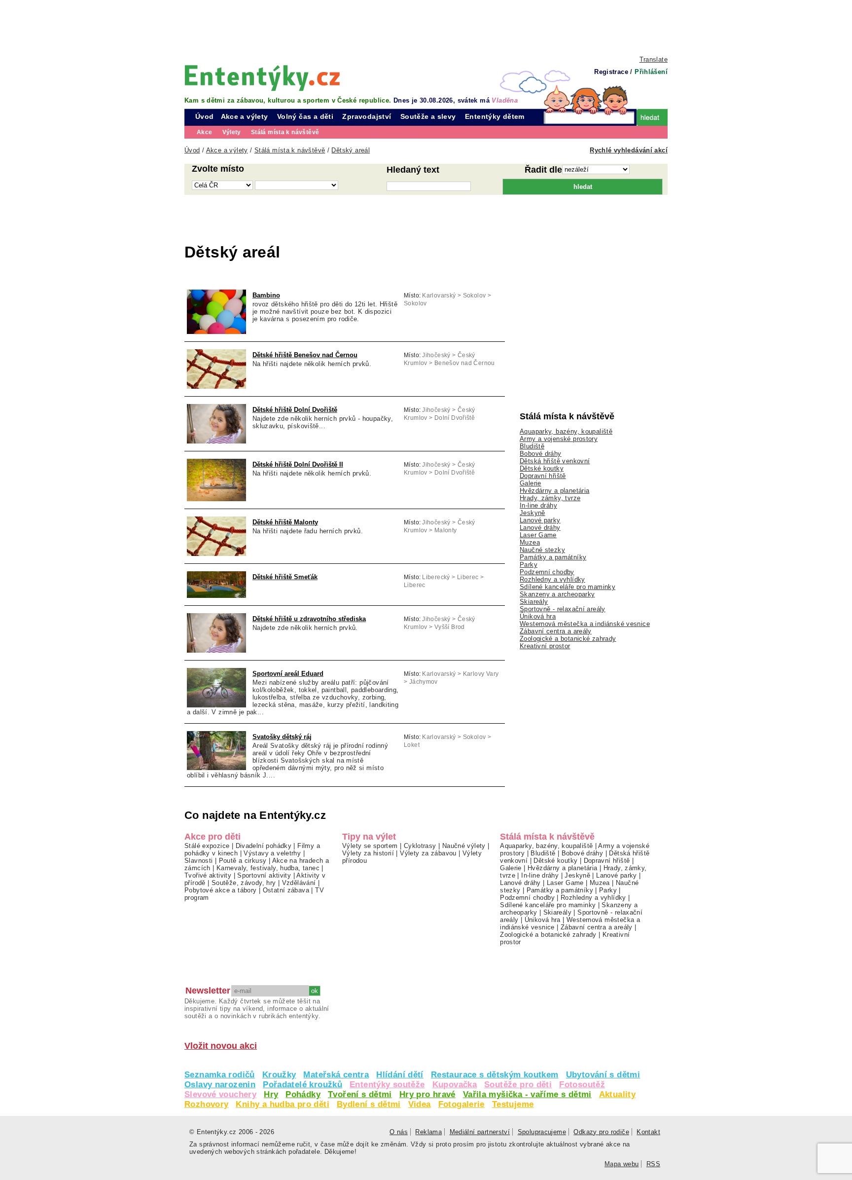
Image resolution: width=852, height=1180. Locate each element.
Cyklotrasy (420, 845)
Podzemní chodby (547, 572)
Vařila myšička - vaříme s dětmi (527, 1094)
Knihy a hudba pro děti (282, 1104)
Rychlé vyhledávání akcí (629, 150)
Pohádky (302, 1094)
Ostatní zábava (286, 890)
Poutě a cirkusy (243, 860)
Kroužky (279, 1074)
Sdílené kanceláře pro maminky (567, 586)
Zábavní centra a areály (556, 631)
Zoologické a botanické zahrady (568, 638)
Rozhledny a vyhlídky (552, 579)
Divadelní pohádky (264, 845)
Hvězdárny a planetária (554, 490)
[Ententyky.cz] (262, 78)
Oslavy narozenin (219, 1084)
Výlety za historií (368, 853)
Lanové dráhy (540, 527)
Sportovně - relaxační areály (562, 609)
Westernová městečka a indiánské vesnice (585, 623)
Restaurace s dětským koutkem (495, 1074)
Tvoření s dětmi (360, 1094)
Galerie (530, 483)
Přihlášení (651, 71)
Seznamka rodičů (219, 1074)
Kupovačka (454, 1084)
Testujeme (512, 1104)
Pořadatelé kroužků (302, 1084)
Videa (419, 1104)
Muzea (530, 542)
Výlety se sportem (370, 845)
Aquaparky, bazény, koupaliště (566, 431)
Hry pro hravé (427, 1094)
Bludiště (532, 446)
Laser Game (538, 535)
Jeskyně (532, 512)
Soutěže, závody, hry (244, 882)
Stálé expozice (206, 845)
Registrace (611, 71)
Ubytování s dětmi (603, 1074)
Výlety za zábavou (428, 853)
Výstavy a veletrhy (272, 853)
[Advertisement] (426, 27)
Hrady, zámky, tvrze (550, 498)
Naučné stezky (542, 549)
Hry (271, 1094)
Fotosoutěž (582, 1084)
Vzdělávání (299, 882)
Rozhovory (206, 1104)
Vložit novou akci (220, 1046)
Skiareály (534, 601)
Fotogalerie (461, 1104)
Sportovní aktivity (264, 875)
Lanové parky (540, 520)
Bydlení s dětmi (369, 1104)
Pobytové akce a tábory (220, 890)
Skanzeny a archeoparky (557, 594)
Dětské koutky (542, 468)
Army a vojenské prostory (559, 438)
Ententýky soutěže (387, 1084)
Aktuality (617, 1094)
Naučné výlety (464, 845)
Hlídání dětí (400, 1074)
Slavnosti (198, 860)
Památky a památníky (553, 557)
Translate (653, 59)
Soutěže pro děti (518, 1084)
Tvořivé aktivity (207, 875)
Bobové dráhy (541, 453)
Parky (528, 564)
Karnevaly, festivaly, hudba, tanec (268, 868)
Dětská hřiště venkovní (555, 461)
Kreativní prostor (545, 646)
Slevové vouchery (220, 1094)
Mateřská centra (336, 1074)
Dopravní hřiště (543, 475)
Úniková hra (538, 616)
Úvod (204, 116)
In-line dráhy (538, 505)
